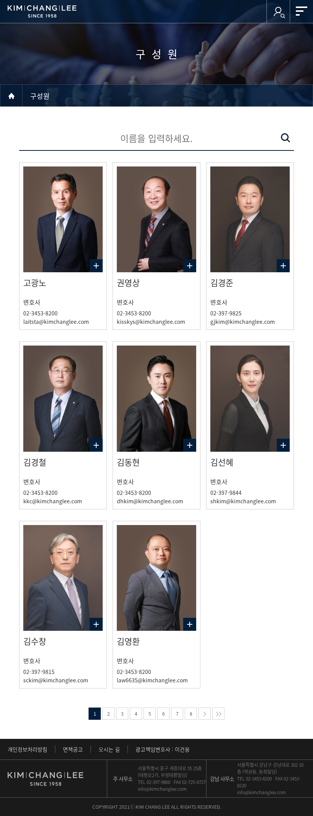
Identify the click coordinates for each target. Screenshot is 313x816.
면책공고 (73, 749)
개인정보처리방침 (27, 749)
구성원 (40, 96)
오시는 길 (109, 749)
